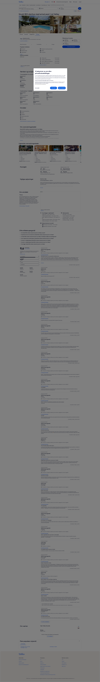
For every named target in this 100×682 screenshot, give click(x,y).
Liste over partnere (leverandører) (40, 84)
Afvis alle (54, 87)
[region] (50, 79)
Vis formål (37, 87)
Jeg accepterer (61, 87)
